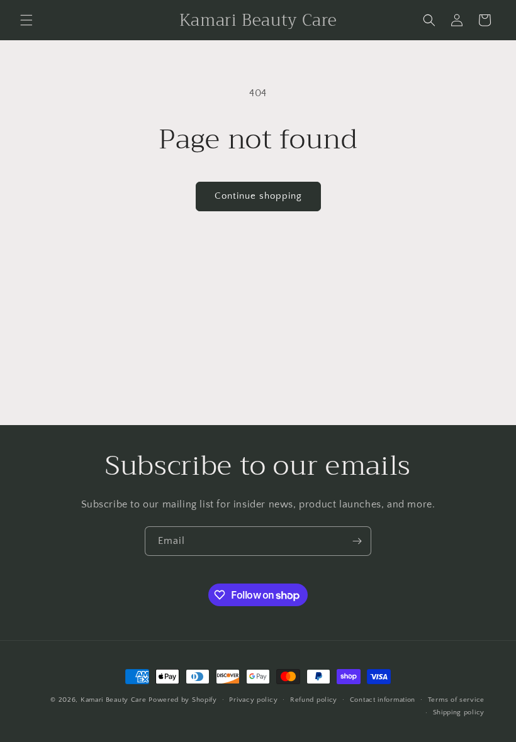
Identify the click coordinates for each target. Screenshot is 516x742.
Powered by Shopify (183, 700)
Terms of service (456, 700)
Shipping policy (459, 712)
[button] (26, 20)
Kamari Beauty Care (114, 700)
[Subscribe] (357, 541)
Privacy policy (253, 700)
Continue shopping (258, 196)
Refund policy (313, 700)
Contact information (382, 700)
